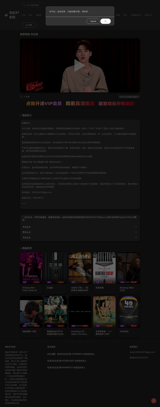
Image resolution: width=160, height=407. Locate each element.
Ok (105, 21)
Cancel (93, 21)
